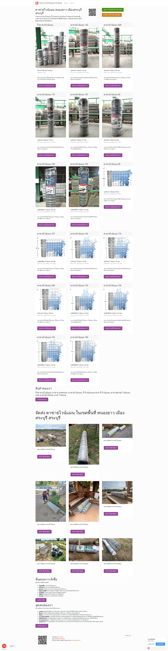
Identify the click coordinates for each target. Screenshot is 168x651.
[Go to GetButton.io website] (4, 649)
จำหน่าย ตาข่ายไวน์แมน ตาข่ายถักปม (50, 3)
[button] (92, 12)
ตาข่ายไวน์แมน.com (75, 640)
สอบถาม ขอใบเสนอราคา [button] (46, 86)
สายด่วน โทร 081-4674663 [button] (111, 15)
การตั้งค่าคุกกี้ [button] (151, 644)
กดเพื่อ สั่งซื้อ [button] (41, 600)
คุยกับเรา (66, 3)
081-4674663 (62, 639)
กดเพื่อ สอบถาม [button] (42, 399)
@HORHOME (59, 637)
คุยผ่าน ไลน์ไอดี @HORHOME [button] (112, 10)
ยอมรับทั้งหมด (160, 644)
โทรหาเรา (72, 3)
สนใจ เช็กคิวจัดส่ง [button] (44, 457)
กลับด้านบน (128, 635)
